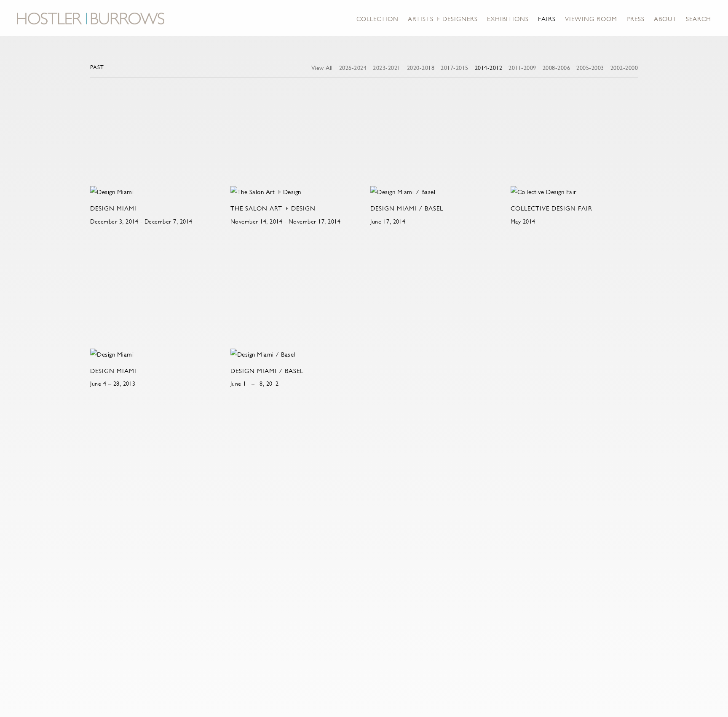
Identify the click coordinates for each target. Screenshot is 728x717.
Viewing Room (591, 18)
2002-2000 (624, 67)
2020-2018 (421, 67)
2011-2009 (522, 67)
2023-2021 (387, 67)
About (665, 18)
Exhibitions (508, 18)
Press (635, 18)
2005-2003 (590, 67)
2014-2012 (489, 67)
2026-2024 (353, 67)
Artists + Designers (443, 18)
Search (698, 18)
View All (322, 67)
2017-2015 (454, 67)
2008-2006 (556, 67)
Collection (377, 18)
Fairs (547, 18)
